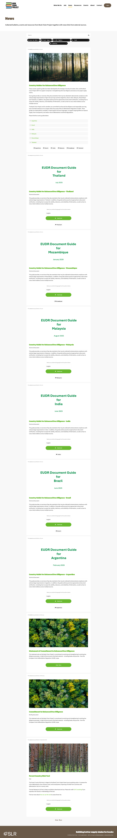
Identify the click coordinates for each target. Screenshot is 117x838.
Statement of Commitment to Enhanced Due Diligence (52, 651)
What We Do (58, 5)
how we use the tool (45, 795)
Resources (77, 5)
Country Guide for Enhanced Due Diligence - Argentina (52, 574)
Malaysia (34, 134)
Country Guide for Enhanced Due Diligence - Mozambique (53, 268)
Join (65, 5)
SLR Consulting (78, 789)
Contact (99, 5)
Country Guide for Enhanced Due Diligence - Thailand (51, 191)
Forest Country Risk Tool (39, 776)
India (33, 129)
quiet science (84, 835)
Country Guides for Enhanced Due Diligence (47, 85)
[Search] (88, 35)
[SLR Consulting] (10, 834)
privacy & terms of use (108, 835)
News (70, 5)
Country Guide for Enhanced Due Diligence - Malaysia (51, 344)
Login (107, 5)
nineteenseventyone (100, 835)
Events (86, 5)
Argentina (34, 121)
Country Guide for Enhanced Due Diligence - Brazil (50, 498)
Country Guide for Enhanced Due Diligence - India (49, 421)
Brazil (33, 125)
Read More (58, 665)
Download (59, 218)
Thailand (34, 142)
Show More (58, 820)
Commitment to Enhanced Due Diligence (46, 711)
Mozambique (35, 138)
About (92, 5)
